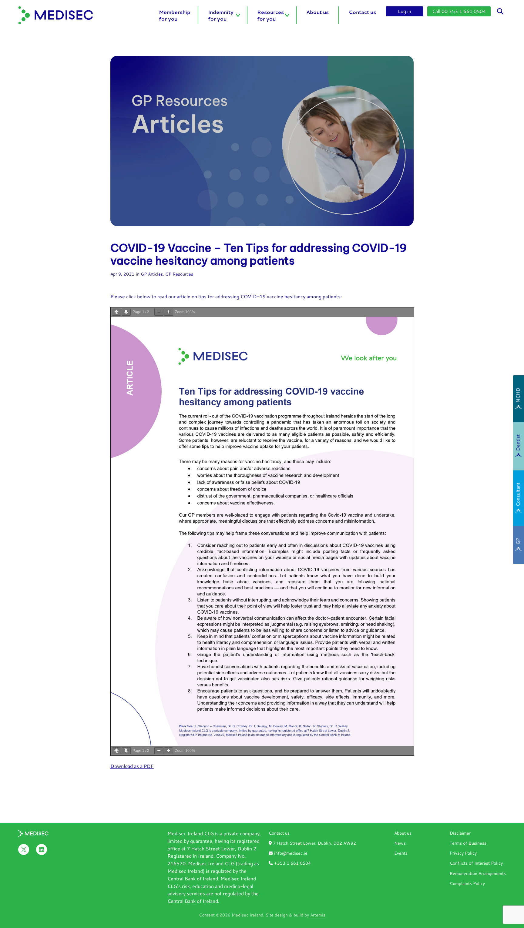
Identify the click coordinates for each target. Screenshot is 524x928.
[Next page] (126, 312)
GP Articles (152, 274)
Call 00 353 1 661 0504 (459, 11)
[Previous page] (116, 312)
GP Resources (179, 274)
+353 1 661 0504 (292, 863)
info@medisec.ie (290, 853)
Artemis (317, 915)
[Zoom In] (168, 312)
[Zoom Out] (158, 312)
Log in (404, 11)
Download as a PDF (132, 765)
